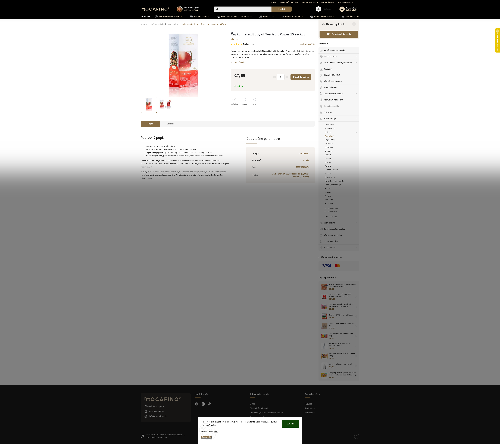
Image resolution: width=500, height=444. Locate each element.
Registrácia (310, 408)
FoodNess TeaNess (330, 211)
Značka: (307, 44)
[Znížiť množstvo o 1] (274, 77)
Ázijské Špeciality (331, 106)
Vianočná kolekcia (331, 87)
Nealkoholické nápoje (333, 93)
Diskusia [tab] (170, 123)
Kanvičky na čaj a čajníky (334, 181)
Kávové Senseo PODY (333, 81)
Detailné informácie (238, 62)
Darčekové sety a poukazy (335, 229)
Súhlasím (290, 423)
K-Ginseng (329, 147)
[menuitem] (170, 16)
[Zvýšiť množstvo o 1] (287, 77)
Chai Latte (329, 199)
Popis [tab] (150, 123)
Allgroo (328, 162)
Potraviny (328, 112)
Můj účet (308, 403)
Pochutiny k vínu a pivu (333, 99)
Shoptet (153, 437)
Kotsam (328, 192)
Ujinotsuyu (329, 151)
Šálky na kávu (329, 222)
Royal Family (330, 139)
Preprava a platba (345, 2)
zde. (216, 431)
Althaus (328, 132)
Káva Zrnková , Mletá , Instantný (338, 62)
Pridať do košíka (301, 77)
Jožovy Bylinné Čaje (333, 184)
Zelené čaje (329, 124)
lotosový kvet (330, 177)
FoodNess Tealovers (331, 208)
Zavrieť (306, 109)
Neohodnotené (248, 44)
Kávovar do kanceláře (333, 235)
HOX (165, 437)
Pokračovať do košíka (341, 34)
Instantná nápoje (331, 170)
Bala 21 (328, 188)
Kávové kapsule (330, 56)
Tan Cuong (329, 143)
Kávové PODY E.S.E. (332, 75)
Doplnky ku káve (331, 241)
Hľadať (281, 9)
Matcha (328, 196)
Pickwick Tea (330, 128)
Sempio (328, 155)
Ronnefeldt (329, 136)
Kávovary (328, 69)
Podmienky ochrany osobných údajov (318, 2)
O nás (273, 2)
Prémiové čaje (330, 118)
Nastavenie (206, 437)
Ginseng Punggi (331, 216)
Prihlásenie (310, 412)
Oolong (328, 158)
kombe (328, 173)
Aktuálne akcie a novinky (334, 50)
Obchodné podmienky (289, 2)
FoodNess (329, 203)
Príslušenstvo (330, 247)
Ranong (328, 166)
